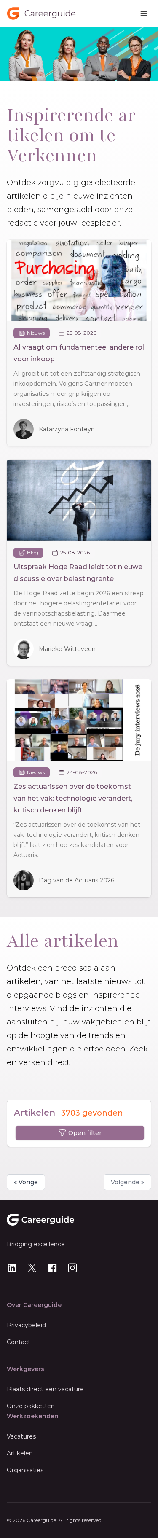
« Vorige (26, 1182)
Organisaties (25, 1470)
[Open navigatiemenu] (143, 13)
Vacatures (21, 1436)
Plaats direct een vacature (45, 1389)
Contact (18, 1342)
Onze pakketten (31, 1406)
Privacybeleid (26, 1325)
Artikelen (20, 1453)
